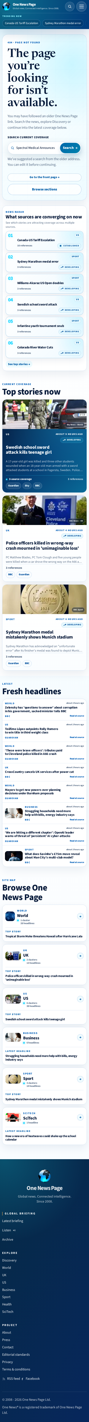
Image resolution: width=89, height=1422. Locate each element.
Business (31, 1038)
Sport (28, 1079)
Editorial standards (16, 1354)
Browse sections (44, 189)
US (25, 998)
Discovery (9, 1260)
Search (70, 147)
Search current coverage (28, 137)
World (22, 916)
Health (7, 1304)
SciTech (30, 1118)
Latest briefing (12, 1221)
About (6, 1332)
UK (26, 955)
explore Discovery (53, 121)
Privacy (7, 1362)
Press (6, 1339)
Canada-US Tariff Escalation (21, 23)
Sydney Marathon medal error (63, 23)
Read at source (77, 715)
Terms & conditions (16, 1369)
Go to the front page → (44, 177)
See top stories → (19, 364)
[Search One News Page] (70, 6)
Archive (7, 1239)
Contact (7, 1347)
